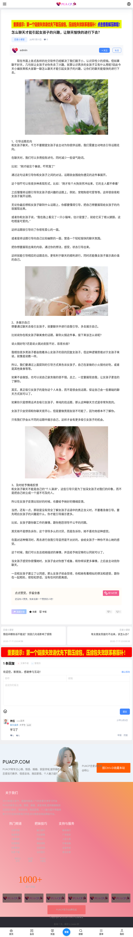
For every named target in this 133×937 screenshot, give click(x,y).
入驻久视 (66, 839)
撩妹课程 (41, 843)
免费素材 (15, 848)
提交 (125, 711)
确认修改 (126, 672)
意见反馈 (66, 852)
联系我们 (66, 830)
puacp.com (16, 762)
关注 (105, 50)
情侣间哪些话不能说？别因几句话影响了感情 (27, 634)
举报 (119, 735)
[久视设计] (77, 898)
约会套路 (41, 834)
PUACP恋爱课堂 (75, 917)
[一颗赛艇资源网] (121, 898)
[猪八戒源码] (12, 898)
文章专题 (15, 830)
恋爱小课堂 (19, 39)
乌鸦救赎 (15, 839)
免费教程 (15, 843)
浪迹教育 (15, 834)
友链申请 (66, 848)
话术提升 (41, 852)
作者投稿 (66, 843)
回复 (126, 735)
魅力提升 (41, 830)
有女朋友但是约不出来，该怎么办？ (110, 634)
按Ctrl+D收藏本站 (113, 768)
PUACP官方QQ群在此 (66, 909)
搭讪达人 (41, 839)
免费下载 (15, 852)
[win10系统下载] (34, 898)
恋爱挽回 (41, 848)
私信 (117, 50)
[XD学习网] (99, 898)
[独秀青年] (55, 898)
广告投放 (66, 834)
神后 (12, 721)
